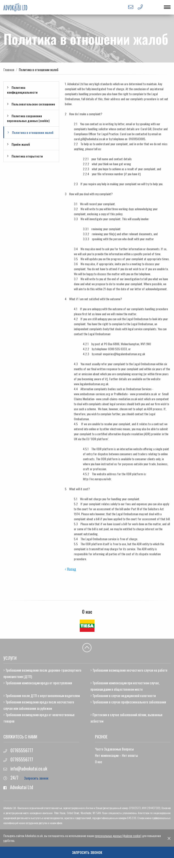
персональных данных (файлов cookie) (118, 835)
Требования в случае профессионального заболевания (129, 701)
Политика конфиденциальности (22, 90)
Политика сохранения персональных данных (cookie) (28, 118)
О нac (98, 761)
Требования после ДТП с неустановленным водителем (42, 695)
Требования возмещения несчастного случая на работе (129, 670)
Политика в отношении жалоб (32, 132)
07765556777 (21, 750)
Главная (8, 69)
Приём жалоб (20, 144)
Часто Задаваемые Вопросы (114, 748)
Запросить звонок (36, 777)
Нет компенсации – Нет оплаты (116, 755)
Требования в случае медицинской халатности (124, 695)
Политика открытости (27, 156)
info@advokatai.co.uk (28, 768)
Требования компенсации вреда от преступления (38, 682)
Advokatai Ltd (21, 787)
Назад (71, 569)
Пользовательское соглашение (33, 104)
